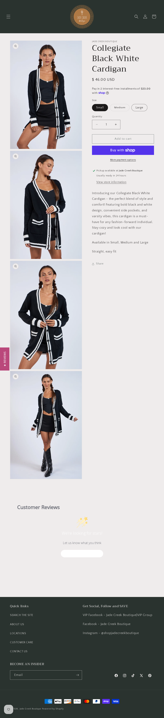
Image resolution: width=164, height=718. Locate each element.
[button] (8, 16)
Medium (122, 108)
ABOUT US (17, 624)
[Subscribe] (77, 675)
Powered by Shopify (53, 709)
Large (139, 107)
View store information (111, 182)
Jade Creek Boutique (30, 709)
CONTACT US (19, 651)
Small (100, 107)
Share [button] (100, 263)
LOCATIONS (18, 633)
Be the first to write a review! (82, 553)
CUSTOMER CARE (21, 642)
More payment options (123, 160)
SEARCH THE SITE (21, 615)
